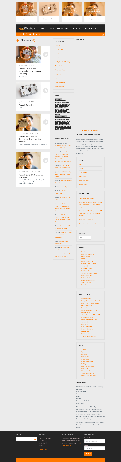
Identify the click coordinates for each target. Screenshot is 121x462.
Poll (56, 78)
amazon (62, 106)
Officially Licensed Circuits (89, 273)
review (64, 121)
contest (58, 107)
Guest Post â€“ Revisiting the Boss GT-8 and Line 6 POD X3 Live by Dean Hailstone (90, 213)
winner (65, 111)
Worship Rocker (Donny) (88, 336)
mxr (67, 102)
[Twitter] (36, 34)
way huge (58, 121)
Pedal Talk (58, 74)
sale (57, 106)
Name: (86, 445)
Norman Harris (85, 333)
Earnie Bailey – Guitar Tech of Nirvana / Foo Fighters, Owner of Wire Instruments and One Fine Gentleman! (63, 156)
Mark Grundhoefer (86, 326)
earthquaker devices (61, 116)
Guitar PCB (84, 266)
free (68, 123)
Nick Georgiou (85, 331)
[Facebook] (23, 34)
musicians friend (65, 117)
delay (63, 109)
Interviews (58, 54)
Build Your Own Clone (87, 254)
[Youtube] (40, 34)
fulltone (64, 112)
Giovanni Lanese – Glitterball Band (91, 315)
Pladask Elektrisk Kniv (27, 105)
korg (68, 124)
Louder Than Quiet (87, 361)
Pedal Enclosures (86, 275)
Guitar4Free (85, 356)
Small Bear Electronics (88, 280)
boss (57, 99)
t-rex (57, 123)
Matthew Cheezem (87, 329)
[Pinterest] (33, 34)
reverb (57, 129)
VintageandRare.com (87, 373)
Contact (51, 28)
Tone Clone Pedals (87, 285)
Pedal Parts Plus (86, 278)
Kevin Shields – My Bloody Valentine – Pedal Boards (63, 174)
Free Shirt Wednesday (61, 50)
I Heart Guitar (85, 359)
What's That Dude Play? (88, 375)
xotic (64, 124)
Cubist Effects (85, 256)
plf (56, 111)
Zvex (57, 124)
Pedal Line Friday (89, 28)
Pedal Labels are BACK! (86, 219)
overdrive (58, 109)
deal (69, 112)
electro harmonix (60, 102)
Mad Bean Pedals (86, 268)
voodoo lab (59, 126)
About (42, 28)
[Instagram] (30, 34)
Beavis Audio (85, 252)
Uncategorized (59, 86)
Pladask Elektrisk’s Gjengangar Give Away (31, 176)
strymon (58, 114)
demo (57, 119)
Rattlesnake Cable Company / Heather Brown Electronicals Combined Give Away (90, 204)
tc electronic (66, 104)
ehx (61, 99)
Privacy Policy (83, 184)
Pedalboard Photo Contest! (87, 198)
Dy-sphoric (84, 352)
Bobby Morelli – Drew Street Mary (91, 301)
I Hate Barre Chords (87, 317)
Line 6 (60, 111)
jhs (64, 126)
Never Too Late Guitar (88, 366)
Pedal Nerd (84, 368)
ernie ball (62, 119)
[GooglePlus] (26, 34)
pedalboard (63, 123)
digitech (63, 107)
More (31, 19)
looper (62, 129)
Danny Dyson (85, 308)
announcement (67, 128)
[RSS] (20, 34)
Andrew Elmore (86, 298)
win (61, 124)
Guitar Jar (84, 354)
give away (58, 104)
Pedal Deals (75, 28)
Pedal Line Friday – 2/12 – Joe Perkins (90, 224)
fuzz (68, 109)
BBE (68, 121)
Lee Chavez (85, 324)
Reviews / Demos (60, 82)
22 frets (83, 349)
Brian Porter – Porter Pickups (90, 303)
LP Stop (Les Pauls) (87, 364)
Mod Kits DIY (85, 270)
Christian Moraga (86, 305)
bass (68, 119)
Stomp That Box (86, 282)
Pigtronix (68, 126)
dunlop (67, 106)
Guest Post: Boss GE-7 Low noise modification (63, 235)
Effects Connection (87, 261)
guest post (59, 128)
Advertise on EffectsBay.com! (90, 130)
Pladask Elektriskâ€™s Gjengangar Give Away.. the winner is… (30, 139)
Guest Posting (62, 28)
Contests (57, 45)
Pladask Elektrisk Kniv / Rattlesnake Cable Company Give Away (30, 71)
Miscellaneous (59, 58)
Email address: (88, 438)
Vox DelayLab (65, 187)
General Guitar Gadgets (88, 263)
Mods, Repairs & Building (62, 62)
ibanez (58, 117)
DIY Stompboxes (86, 259)
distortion (58, 112)
